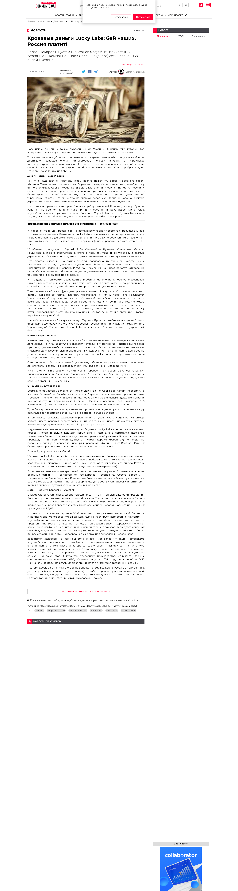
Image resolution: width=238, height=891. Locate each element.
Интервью (82, 15)
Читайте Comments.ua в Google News (86, 591)
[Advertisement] (85, 643)
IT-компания (128, 610)
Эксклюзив (198, 36)
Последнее (163, 36)
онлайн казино (77, 610)
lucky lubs (111, 610)
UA (185, 5)
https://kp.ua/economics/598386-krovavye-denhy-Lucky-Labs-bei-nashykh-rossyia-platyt (88, 606)
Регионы (161, 15)
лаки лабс (96, 610)
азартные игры (56, 610)
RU (179, 5)
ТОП (181, 36)
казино (39, 610)
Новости (59, 15)
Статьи (70, 15)
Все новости (138, 30)
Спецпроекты (176, 15)
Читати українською (132, 64)
